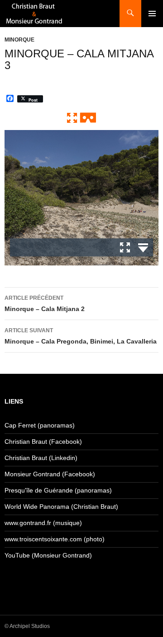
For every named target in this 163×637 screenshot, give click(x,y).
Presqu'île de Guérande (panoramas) (58, 490)
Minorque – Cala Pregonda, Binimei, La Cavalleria (81, 336)
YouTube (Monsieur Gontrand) (48, 555)
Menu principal (152, 13)
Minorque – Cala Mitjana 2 (45, 303)
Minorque (19, 40)
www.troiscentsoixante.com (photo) (55, 539)
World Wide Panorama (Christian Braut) (61, 506)
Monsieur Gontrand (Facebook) (50, 474)
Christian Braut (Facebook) (43, 441)
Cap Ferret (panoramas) (40, 425)
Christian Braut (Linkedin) (41, 457)
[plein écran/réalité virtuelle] (81, 116)
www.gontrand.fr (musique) (43, 522)
